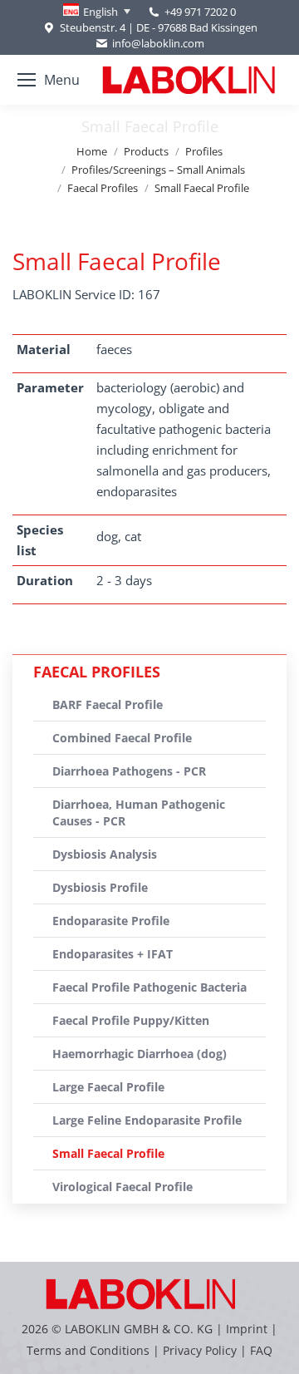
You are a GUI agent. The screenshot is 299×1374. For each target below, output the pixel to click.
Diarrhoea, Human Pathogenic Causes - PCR (138, 812)
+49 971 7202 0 (200, 11)
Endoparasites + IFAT (112, 954)
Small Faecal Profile (108, 1153)
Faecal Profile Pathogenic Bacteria (149, 987)
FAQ (261, 1350)
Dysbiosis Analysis (104, 854)
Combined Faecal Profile (122, 738)
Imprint (246, 1329)
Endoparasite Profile (110, 920)
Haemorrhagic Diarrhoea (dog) (139, 1053)
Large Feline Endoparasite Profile (147, 1120)
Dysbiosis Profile (100, 887)
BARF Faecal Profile (107, 704)
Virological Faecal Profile (122, 1186)
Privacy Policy (200, 1350)
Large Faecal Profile (108, 1087)
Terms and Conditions (90, 1350)
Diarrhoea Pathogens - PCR (129, 771)
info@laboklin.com (158, 43)
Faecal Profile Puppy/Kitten (130, 1020)
